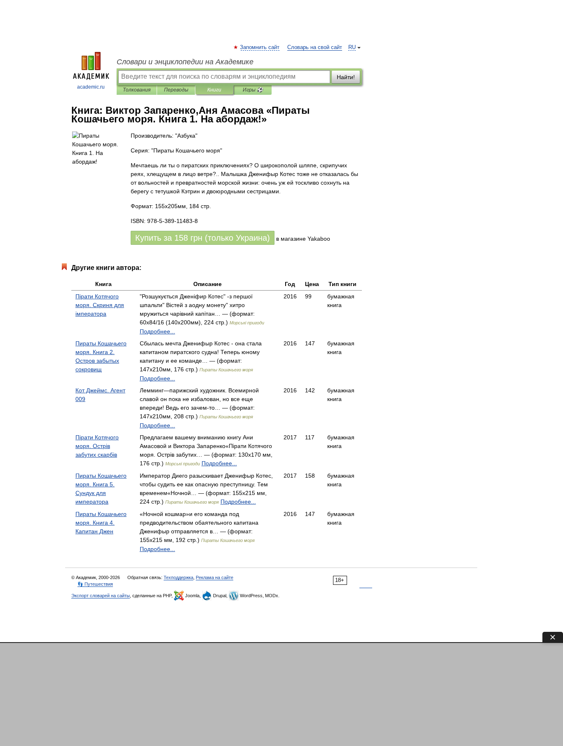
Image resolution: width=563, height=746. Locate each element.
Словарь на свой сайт (314, 47)
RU (352, 47)
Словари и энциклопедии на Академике (185, 62)
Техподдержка (178, 577)
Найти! (346, 77)
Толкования (136, 90)
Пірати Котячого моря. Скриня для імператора (99, 305)
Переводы (176, 90)
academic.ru (91, 87)
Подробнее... (157, 331)
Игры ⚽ (253, 90)
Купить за (202, 237)
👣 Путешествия (95, 584)
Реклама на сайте (214, 577)
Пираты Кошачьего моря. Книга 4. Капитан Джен (101, 523)
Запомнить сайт (260, 47)
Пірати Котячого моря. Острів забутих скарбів (97, 446)
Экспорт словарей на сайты (100, 595)
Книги (214, 90)
